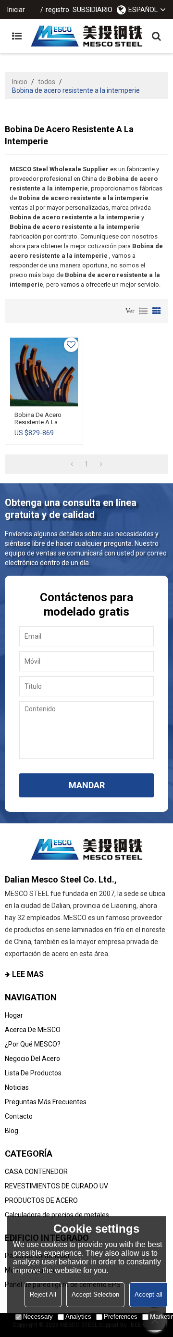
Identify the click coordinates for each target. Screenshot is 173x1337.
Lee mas (28, 974)
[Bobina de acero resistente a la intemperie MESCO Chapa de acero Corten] (44, 372)
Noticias (17, 1087)
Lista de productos (33, 1073)
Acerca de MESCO (33, 1030)
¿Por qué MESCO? (33, 1044)
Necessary (38, 1316)
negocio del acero (32, 1058)
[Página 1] (72, 464)
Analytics (78, 1316)
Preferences (120, 1316)
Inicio (19, 82)
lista (143, 311)
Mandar (87, 785)
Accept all (148, 1294)
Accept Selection (95, 1294)
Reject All (43, 1294)
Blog (11, 1131)
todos (46, 82)
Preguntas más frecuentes (45, 1102)
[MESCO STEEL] (86, 36)
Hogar (14, 1015)
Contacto (19, 1116)
